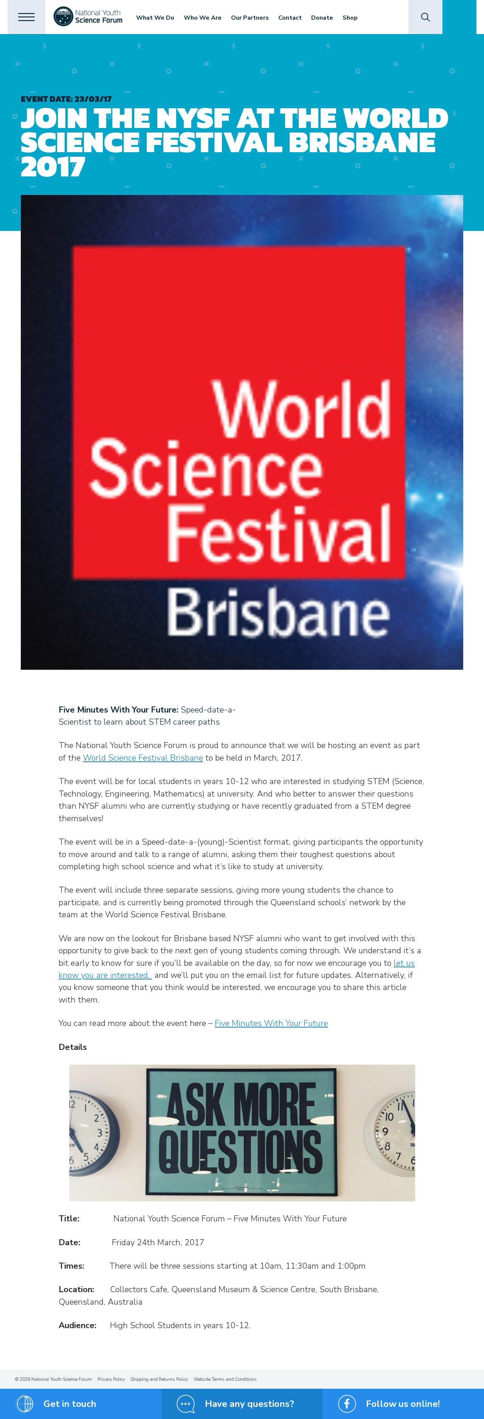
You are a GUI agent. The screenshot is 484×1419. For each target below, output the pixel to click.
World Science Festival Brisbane (143, 758)
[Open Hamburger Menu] (26, 17)
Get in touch (69, 1404)
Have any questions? (249, 1404)
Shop (350, 18)
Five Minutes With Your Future (271, 1023)
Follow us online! (403, 1404)
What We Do (155, 18)
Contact (290, 18)
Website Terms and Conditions (225, 1379)
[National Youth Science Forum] (88, 17)
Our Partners (250, 18)
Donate (322, 18)
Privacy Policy (111, 1379)
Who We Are (203, 18)
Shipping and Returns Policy (159, 1379)
